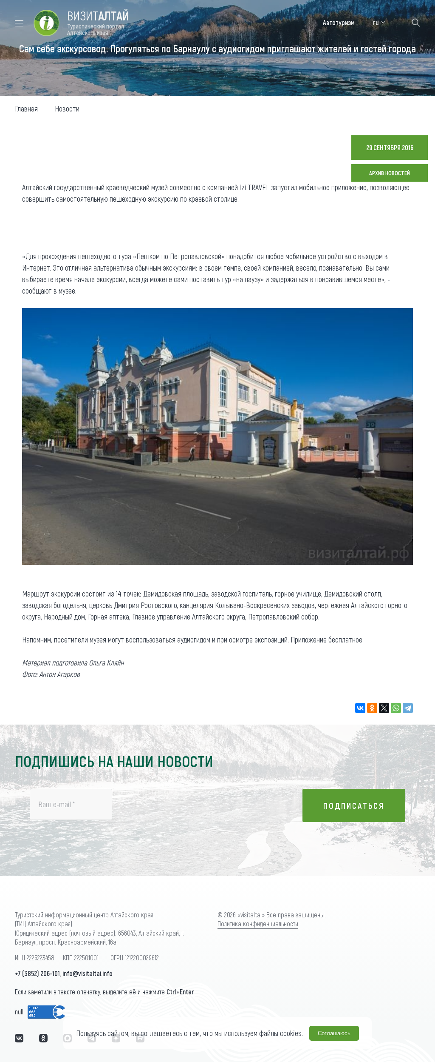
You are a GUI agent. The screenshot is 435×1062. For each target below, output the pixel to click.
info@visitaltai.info (87, 973)
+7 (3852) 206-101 (37, 973)
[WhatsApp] (396, 708)
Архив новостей (389, 173)
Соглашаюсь (334, 1033)
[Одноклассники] (372, 708)
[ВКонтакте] (360, 708)
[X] (384, 708)
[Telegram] (408, 708)
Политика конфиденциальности (258, 923)
